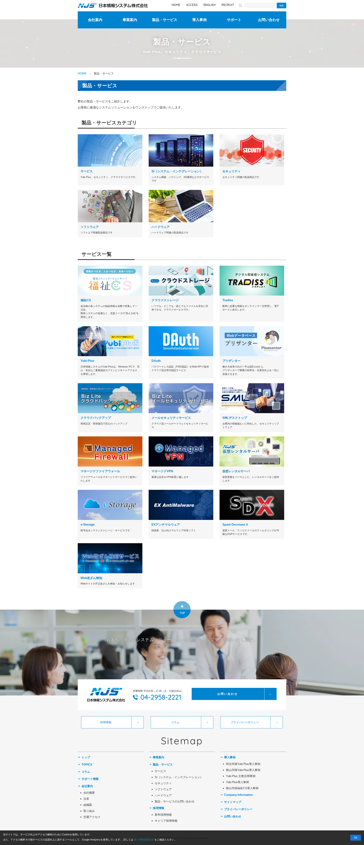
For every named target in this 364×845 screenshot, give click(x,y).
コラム (86, 771)
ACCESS (192, 5)
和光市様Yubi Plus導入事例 (243, 763)
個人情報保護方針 (144, 839)
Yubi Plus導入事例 (237, 782)
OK (356, 837)
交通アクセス (91, 816)
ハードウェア (163, 795)
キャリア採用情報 (166, 820)
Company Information (238, 794)
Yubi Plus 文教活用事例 (240, 776)
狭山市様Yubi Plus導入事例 (243, 770)
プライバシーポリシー (238, 809)
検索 (281, 5)
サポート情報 (90, 778)
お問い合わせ (269, 20)
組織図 (87, 804)
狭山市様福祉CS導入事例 (242, 788)
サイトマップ (232, 802)
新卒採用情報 (163, 814)
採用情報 (158, 808)
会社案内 (95, 20)
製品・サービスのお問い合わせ (175, 801)
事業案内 (130, 20)
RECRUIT (228, 5)
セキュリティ (163, 783)
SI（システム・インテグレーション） (179, 777)
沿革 (86, 798)
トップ (86, 757)
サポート (234, 20)
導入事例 (199, 20)
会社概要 (89, 792)
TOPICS (87, 764)
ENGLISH (210, 5)
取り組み (89, 810)
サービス (160, 771)
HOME (176, 5)
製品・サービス (164, 20)
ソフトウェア (163, 789)
